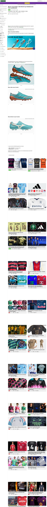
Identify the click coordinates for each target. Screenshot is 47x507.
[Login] (40, 1)
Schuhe (26, 11)
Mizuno (17, 11)
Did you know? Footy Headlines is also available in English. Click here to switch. (27, 4)
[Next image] (33, 85)
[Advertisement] (21, 20)
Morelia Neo (23, 11)
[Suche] (44, 1)
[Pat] (11, 9)
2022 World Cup (10, 11)
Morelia (20, 11)
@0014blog (21, 27)
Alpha (14, 11)
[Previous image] (8, 85)
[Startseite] (3, 1)
